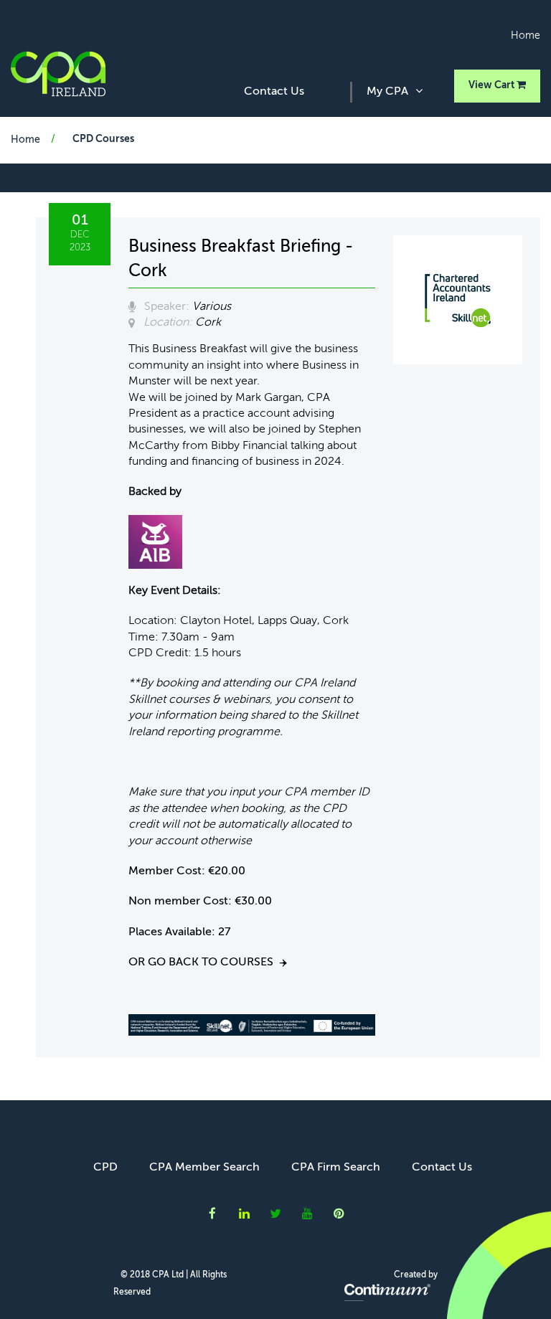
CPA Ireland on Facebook (212, 1213)
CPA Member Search (204, 1167)
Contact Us (274, 92)
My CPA (387, 92)
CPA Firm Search (335, 1167)
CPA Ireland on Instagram (338, 1213)
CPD (105, 1167)
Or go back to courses (200, 962)
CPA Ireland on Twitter (275, 1213)
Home (525, 36)
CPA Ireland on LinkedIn (244, 1213)
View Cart (492, 85)
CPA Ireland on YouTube (307, 1213)
